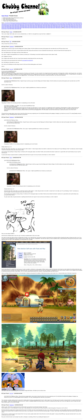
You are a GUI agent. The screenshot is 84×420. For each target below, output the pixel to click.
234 (15, 26)
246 (35, 26)
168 (68, 24)
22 (25, 22)
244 (31, 26)
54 (63, 22)
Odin (10, 41)
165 (63, 24)
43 (50, 22)
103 (42, 23)
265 (66, 26)
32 (37, 22)
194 (30, 25)
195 (31, 25)
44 (51, 22)
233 (13, 26)
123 (74, 23)
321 (77, 27)
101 (39, 23)
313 (64, 27)
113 (58, 23)
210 (56, 25)
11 (12, 22)
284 (17, 27)
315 (68, 27)
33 (38, 22)
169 (69, 24)
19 (22, 22)
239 (23, 26)
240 (25, 26)
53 (62, 22)
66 (77, 22)
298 (40, 27)
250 (41, 26)
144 (28, 24)
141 (23, 24)
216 (66, 25)
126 (79, 23)
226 (2, 26)
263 (63, 26)
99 (36, 23)
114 (60, 23)
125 (78, 23)
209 (54, 25)
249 (40, 26)
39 (45, 22)
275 (2, 27)
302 (46, 27)
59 (69, 22)
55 (64, 22)
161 (56, 24)
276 (4, 27)
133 (10, 24)
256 (51, 26)
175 (79, 24)
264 (64, 26)
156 (48, 24)
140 (22, 24)
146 (31, 24)
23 (26, 22)
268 (71, 26)
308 (56, 27)
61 (71, 22)
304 (50, 27)
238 (22, 26)
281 (12, 27)
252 (45, 26)
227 (4, 26)
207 (51, 25)
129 (4, 24)
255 (50, 26)
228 (5, 26)
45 (52, 22)
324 (2, 28)
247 (36, 26)
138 (18, 24)
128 (2, 24)
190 (23, 25)
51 (59, 22)
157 (50, 24)
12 (13, 22)
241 (27, 26)
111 (55, 23)
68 (79, 22)
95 (31, 23)
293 (31, 27)
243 (30, 26)
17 (19, 22)
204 (46, 25)
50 (58, 22)
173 (76, 24)
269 (73, 26)
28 (32, 22)
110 (54, 23)
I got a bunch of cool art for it (27, 60)
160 (54, 24)
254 (48, 26)
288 (23, 27)
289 (25, 27)
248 (38, 26)
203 (45, 25)
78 (11, 23)
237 (20, 26)
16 (18, 22)
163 (59, 24)
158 (51, 24)
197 (35, 25)
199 (38, 25)
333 (17, 28)
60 (70, 22)
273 (79, 26)
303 (48, 27)
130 (5, 24)
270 (74, 26)
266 (68, 26)
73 (5, 23)
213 (61, 25)
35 (40, 22)
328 (9, 28)
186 (17, 25)
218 (69, 25)
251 (43, 26)
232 (12, 26)
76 (9, 23)
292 (30, 27)
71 (3, 23)
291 (28, 27)
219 (71, 25)
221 (74, 25)
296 (36, 27)
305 (51, 27)
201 (41, 25)
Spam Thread (5, 15)
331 (13, 28)
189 (22, 25)
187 (18, 25)
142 (25, 24)
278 (7, 27)
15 (17, 22)
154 (45, 24)
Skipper (11, 31)
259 (56, 26)
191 (25, 25)
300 (43, 27)
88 (23, 23)
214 (63, 25)
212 (59, 25)
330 (12, 28)
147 (33, 24)
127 (81, 23)
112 (57, 23)
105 (46, 23)
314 (66, 27)
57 (66, 22)
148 (35, 24)
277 (5, 27)
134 (12, 24)
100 (37, 23)
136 (15, 24)
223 (77, 25)
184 (13, 25)
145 (30, 24)
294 (33, 27)
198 (36, 25)
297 (38, 27)
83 (17, 23)
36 (42, 22)
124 (76, 23)
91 (26, 23)
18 (20, 22)
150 (38, 24)
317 (71, 27)
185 (15, 25)
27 (31, 22)
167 (66, 24)
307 (54, 27)
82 (16, 23)
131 (7, 24)
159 (53, 24)
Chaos (11, 78)
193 (28, 25)
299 (41, 27)
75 (7, 23)
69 (81, 22)
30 (35, 22)
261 (59, 26)
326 (5, 28)
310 (59, 27)
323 (81, 27)
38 (44, 22)
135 (13, 24)
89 (24, 23)
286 (20, 27)
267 (69, 26)
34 (39, 22)
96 (32, 23)
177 (2, 25)
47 (55, 22)
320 (76, 27)
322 (79, 27)
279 (9, 27)
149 (36, 24)
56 (65, 22)
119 (68, 23)
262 (61, 26)
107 (49, 23)
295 (35, 27)
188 (20, 25)
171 (73, 24)
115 (62, 23)
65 (76, 22)
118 (66, 23)
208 (53, 25)
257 (53, 26)
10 (11, 22)
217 (68, 25)
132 (9, 24)
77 (10, 23)
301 (45, 27)
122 (73, 23)
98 (35, 23)
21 (24, 22)
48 (56, 22)
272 (77, 26)
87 (22, 23)
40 (46, 22)
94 (30, 23)
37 (43, 22)
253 (46, 26)
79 (12, 23)
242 (28, 26)
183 (12, 25)
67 (78, 22)
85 (19, 23)
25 (29, 22)
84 (18, 23)
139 (20, 24)
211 (58, 25)
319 (74, 27)
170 (71, 24)
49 (57, 22)
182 (10, 25)
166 (64, 24)
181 (9, 25)
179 (5, 25)
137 (17, 24)
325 (4, 28)
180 (7, 25)
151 (40, 24)
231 (10, 26)
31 (36, 22)
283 (15, 27)
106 (47, 23)
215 (64, 25)
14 (16, 22)
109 (52, 23)
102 (41, 23)
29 (33, 22)
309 (58, 27)
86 (20, 23)
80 (13, 23)
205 (48, 25)
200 (40, 25)
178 (4, 25)
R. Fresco (11, 36)
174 (77, 24)
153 (43, 24)
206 (50, 25)
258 (54, 26)
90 (25, 23)
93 (29, 23)
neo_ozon (11, 69)
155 (46, 24)
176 (81, 24)
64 (75, 22)
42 (49, 22)
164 (61, 24)
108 (51, 23)
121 (71, 23)
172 (74, 24)
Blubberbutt (12, 46)
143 (27, 24)
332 (15, 28)
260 (58, 26)
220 (72, 25)
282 (13, 27)
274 (81, 26)
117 (65, 23)
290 (27, 27)
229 (7, 26)
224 (79, 25)
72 (4, 23)
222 (76, 25)
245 (33, 26)
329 (10, 28)
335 (20, 28)
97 (33, 23)
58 (68, 22)
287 (22, 27)
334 (18, 28)
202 (43, 25)
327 (7, 28)
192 (27, 25)
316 (69, 27)
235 (17, 26)
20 (23, 22)
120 (69, 23)
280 (10, 27)
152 (41, 24)
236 (18, 26)
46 (53, 22)
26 (30, 22)
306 (53, 27)
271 (76, 26)
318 (72, 27)
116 (63, 23)
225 (81, 25)
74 (6, 23)
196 (33, 25)
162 (58, 24)
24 (27, 22)
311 (61, 27)
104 (44, 23)
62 (72, 22)
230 (9, 26)
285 (18, 27)
